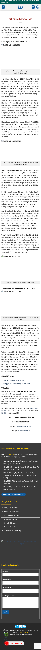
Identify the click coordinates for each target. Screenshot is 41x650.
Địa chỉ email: (6, 588)
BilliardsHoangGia (24, 431)
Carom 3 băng (9, 218)
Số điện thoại (6, 579)
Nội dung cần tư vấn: (8, 596)
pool (6, 178)
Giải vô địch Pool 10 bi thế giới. (14, 380)
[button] (3, 7)
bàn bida (4, 413)
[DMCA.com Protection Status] (20, 626)
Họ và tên (5, 571)
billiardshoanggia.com (23, 426)
